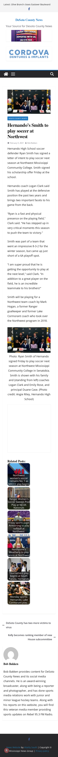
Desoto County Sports (18, 118)
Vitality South (30, 747)
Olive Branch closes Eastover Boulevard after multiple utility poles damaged (30, 6)
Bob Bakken (32, 143)
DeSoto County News (28, 20)
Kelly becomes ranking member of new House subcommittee (30, 637)
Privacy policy (42, 751)
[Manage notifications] (6, 750)
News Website (13, 747)
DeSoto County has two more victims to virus (28, 625)
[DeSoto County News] (6, 74)
